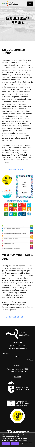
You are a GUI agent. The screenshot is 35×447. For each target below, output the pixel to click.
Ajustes (24, 444)
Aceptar (6, 444)
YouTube (30, 360)
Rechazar (15, 444)
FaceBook (5, 353)
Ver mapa (17, 376)
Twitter (16, 356)
